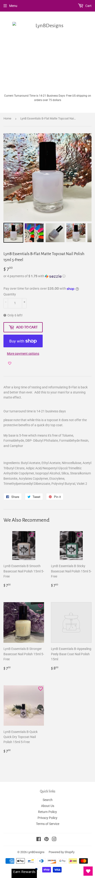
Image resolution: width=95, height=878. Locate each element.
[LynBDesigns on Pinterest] (46, 840)
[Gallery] (47, 188)
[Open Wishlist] (88, 871)
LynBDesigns (36, 852)
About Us (47, 806)
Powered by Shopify (61, 852)
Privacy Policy (47, 818)
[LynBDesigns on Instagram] (54, 840)
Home (7, 118)
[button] (47, 276)
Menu (13, 6)
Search (48, 800)
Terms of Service (47, 824)
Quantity (9, 294)
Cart (88, 6)
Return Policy (47, 812)
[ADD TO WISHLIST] (9, 363)
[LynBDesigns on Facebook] (38, 840)
